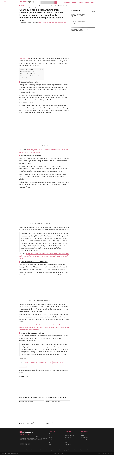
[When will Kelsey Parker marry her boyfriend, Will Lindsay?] (92, 31)
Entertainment (31, 5)
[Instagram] (26, 444)
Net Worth (80, 2)
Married (27, 2)
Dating (50, 439)
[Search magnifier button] (55, 2)
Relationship (51, 442)
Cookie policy (83, 442)
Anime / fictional (68, 444)
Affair (92, 2)
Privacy (99, 453)
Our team (82, 435)
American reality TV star (45, 362)
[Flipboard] (29, 444)
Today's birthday (68, 437)
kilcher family (23, 365)
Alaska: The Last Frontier (30, 362)
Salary (66, 440)
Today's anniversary (69, 433)
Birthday (74, 2)
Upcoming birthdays (69, 439)
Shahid (39, 22)
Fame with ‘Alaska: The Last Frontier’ (31, 76)
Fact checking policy (85, 439)
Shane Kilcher (24, 58)
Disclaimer (110, 453)
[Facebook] (21, 444)
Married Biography (23, 5)
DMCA (106, 453)
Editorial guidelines (84, 437)
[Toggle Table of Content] (41, 69)
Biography (51, 433)
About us (82, 433)
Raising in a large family (28, 71)
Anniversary (67, 2)
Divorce (50, 440)
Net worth (51, 435)
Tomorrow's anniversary (69, 435)
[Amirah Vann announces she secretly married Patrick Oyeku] (92, 24)
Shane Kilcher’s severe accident (30, 78)
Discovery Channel (58, 362)
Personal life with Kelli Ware (29, 74)
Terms (102, 453)
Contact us (83, 440)
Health (66, 442)
